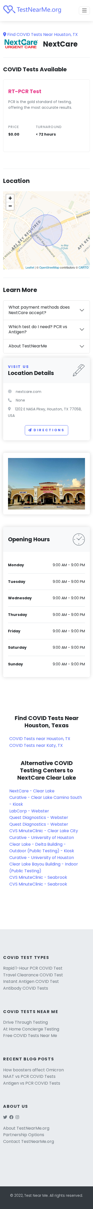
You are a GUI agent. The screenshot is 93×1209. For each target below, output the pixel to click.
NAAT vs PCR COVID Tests (29, 1076)
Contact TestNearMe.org (28, 1141)
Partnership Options (23, 1135)
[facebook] (11, 1117)
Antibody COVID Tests (25, 988)
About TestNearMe (28, 346)
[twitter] (5, 1117)
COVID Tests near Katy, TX (36, 745)
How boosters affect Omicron (33, 1070)
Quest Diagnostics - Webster (38, 817)
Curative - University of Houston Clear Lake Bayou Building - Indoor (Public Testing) (43, 864)
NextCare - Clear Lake (32, 791)
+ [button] (10, 198)
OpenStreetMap (49, 267)
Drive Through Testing (25, 1022)
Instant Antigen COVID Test (31, 981)
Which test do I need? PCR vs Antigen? (38, 329)
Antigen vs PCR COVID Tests (31, 1083)
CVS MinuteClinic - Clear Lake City (43, 831)
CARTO (84, 267)
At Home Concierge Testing (31, 1029)
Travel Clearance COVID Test (33, 975)
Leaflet (30, 267)
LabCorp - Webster (29, 811)
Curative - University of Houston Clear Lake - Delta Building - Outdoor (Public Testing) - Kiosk (41, 844)
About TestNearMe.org (26, 1128)
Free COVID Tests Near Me (30, 1036)
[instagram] (17, 1117)
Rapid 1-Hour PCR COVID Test (33, 968)
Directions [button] (49, 430)
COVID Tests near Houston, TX (39, 739)
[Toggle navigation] (84, 11)
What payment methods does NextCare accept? (39, 310)
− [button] (10, 206)
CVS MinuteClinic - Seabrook (38, 877)
